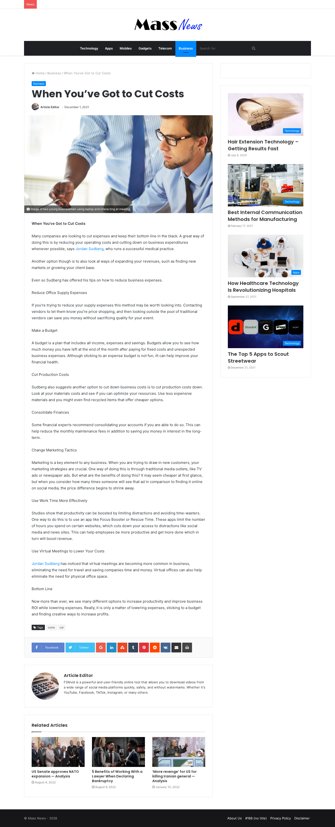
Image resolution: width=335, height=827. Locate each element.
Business (186, 48)
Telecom (165, 48)
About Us (234, 818)
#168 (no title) (256, 818)
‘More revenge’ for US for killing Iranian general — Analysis (174, 776)
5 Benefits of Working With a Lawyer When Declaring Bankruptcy (117, 776)
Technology (89, 48)
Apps (109, 48)
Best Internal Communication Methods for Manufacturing (265, 216)
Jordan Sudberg (89, 248)
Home (40, 73)
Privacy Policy (280, 818)
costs (51, 627)
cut (62, 627)
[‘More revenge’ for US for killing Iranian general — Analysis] (178, 752)
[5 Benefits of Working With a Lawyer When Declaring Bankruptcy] (118, 752)
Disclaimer (302, 818)
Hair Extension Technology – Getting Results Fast (263, 145)
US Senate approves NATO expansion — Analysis (55, 774)
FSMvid (69, 682)
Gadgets (145, 48)
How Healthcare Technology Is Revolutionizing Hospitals (263, 286)
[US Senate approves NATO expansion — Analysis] (58, 752)
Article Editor (49, 107)
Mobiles (126, 48)
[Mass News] (167, 25)
